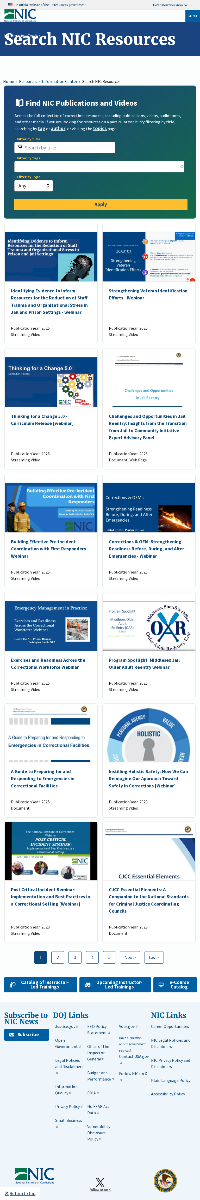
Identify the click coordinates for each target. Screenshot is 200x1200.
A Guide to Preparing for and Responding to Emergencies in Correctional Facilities (42, 778)
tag (41, 128)
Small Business (68, 1120)
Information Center (22, 36)
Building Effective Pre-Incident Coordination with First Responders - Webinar (50, 549)
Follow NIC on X (133, 1073)
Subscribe (28, 1035)
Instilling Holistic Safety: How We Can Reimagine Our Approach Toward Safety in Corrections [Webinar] (148, 778)
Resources (28, 81)
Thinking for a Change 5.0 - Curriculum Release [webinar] (42, 419)
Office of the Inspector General (98, 1053)
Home (8, 81)
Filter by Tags (28, 158)
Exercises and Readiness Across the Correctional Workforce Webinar (48, 663)
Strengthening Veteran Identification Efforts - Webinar (148, 294)
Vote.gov (127, 1026)
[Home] (20, 20)
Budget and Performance (99, 1076)
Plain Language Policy (170, 1080)
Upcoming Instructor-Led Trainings (119, 984)
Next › (128, 955)
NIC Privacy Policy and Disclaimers (170, 1063)
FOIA (91, 1092)
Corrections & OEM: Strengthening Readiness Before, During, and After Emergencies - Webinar (146, 549)
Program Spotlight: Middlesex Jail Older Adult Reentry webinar (144, 663)
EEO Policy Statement (97, 1029)
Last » (152, 955)
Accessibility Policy (168, 1093)
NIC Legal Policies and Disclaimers (170, 1043)
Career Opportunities (170, 1026)
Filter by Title (28, 139)
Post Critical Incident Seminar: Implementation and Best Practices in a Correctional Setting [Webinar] (50, 897)
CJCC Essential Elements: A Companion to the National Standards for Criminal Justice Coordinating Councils (149, 900)
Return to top (22, 1193)
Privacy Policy (67, 1106)
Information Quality (66, 1089)
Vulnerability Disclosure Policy (98, 1133)
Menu (193, 16)
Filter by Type (28, 177)
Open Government (66, 1043)
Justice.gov (65, 1026)
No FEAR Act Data (98, 1109)
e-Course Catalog (179, 984)
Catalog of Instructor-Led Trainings (45, 984)
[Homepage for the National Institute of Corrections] (34, 1182)
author (58, 128)
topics (100, 128)
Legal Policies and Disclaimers (69, 1063)
